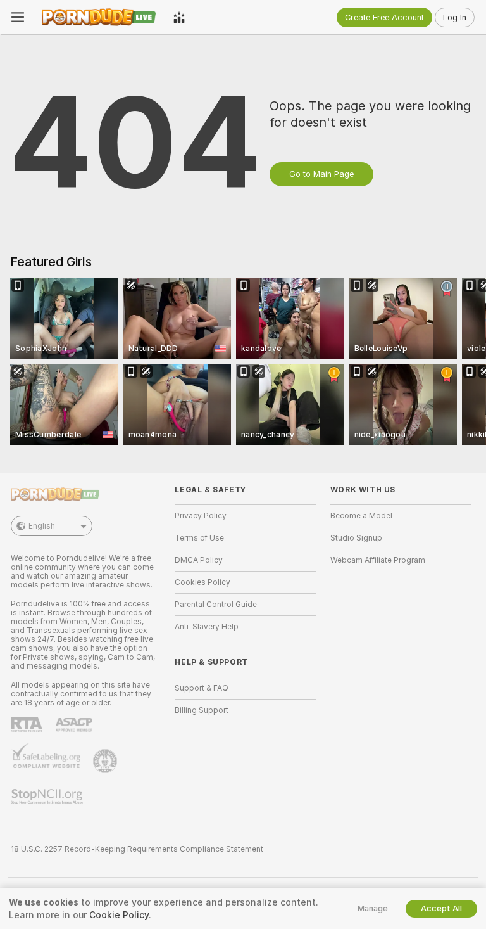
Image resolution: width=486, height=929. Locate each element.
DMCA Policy (199, 560)
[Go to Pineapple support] (106, 761)
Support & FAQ (201, 688)
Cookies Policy (202, 582)
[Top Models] (179, 17)
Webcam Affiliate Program (377, 560)
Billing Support (201, 710)
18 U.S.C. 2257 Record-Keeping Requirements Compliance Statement (137, 849)
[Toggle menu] (17, 17)
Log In (454, 17)
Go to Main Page (321, 174)
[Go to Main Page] (98, 17)
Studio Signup (356, 538)
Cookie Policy (119, 915)
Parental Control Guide (216, 604)
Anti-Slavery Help (207, 626)
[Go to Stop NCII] (48, 796)
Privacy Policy (201, 515)
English (41, 526)
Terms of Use (199, 538)
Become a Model (361, 515)
